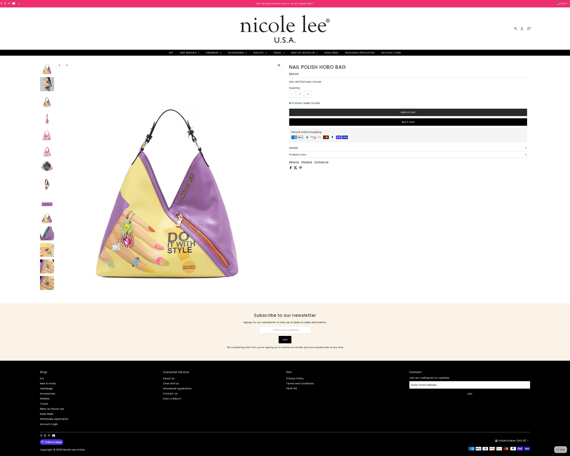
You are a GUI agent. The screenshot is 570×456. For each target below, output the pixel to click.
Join (285, 339)
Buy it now (408, 122)
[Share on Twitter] (296, 168)
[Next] (67, 65)
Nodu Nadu (332, 52)
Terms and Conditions (300, 383)
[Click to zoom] (279, 65)
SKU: (291, 82)
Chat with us (171, 383)
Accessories (236, 52)
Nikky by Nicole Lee (303, 52)
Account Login (391, 52)
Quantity (294, 88)
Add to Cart (408, 112)
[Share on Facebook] (291, 168)
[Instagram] (5, 3)
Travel (277, 52)
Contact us (321, 162)
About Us (168, 378)
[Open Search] (515, 28)
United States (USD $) (512, 440)
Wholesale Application (360, 52)
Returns (294, 162)
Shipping (306, 162)
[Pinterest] (9, 3)
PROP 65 (291, 388)
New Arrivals (188, 52)
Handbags (212, 52)
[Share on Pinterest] (300, 168)
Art (171, 52)
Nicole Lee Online (74, 449)
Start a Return (172, 398)
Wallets (259, 52)
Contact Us (170, 393)
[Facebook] (1, 3)
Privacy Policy (295, 378)
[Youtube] (13, 3)
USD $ (563, 3)
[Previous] (59, 65)
